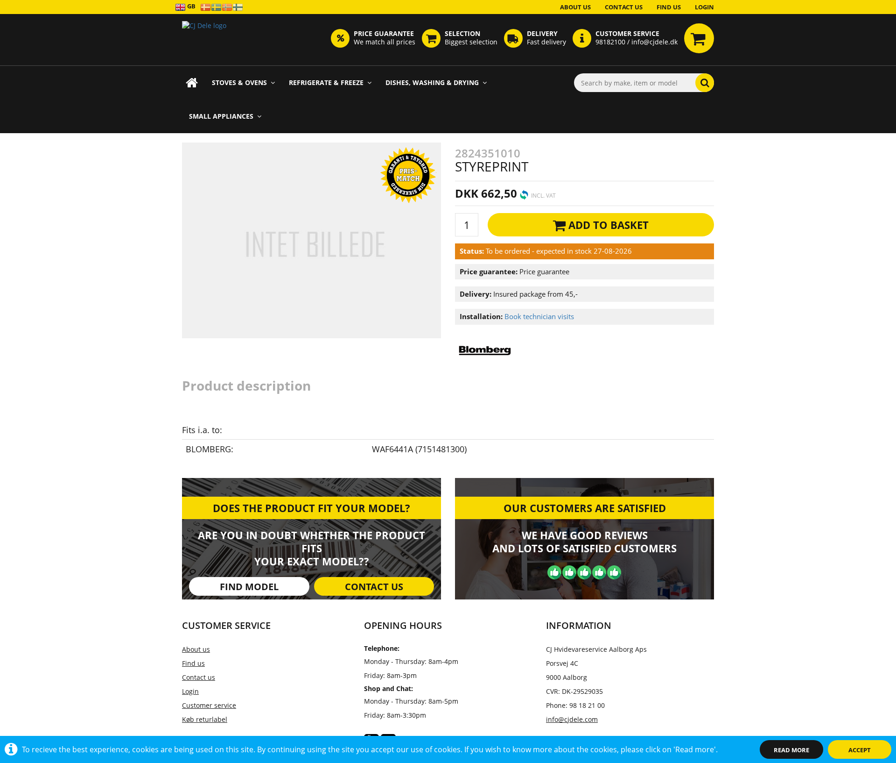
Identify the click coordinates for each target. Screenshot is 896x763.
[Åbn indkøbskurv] (699, 38)
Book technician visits (539, 316)
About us (575, 7)
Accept (859, 750)
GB (191, 6)
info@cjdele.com (572, 719)
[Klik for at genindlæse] (204, 39)
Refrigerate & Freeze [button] (326, 82)
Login (704, 7)
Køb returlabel (204, 719)
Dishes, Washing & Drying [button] (432, 82)
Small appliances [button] (221, 116)
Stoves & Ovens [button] (239, 82)
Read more (791, 750)
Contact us (624, 7)
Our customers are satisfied (585, 508)
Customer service (209, 705)
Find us (669, 7)
